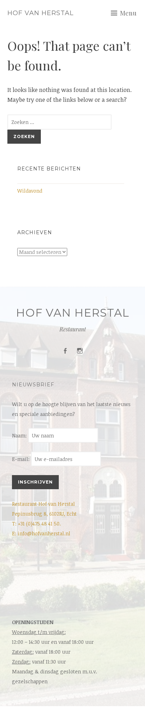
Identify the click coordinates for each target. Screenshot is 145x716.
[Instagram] (80, 351)
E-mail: (21, 459)
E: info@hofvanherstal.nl (41, 533)
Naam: (20, 435)
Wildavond (29, 190)
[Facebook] (65, 351)
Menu (128, 13)
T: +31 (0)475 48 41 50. (36, 523)
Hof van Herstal (40, 13)
